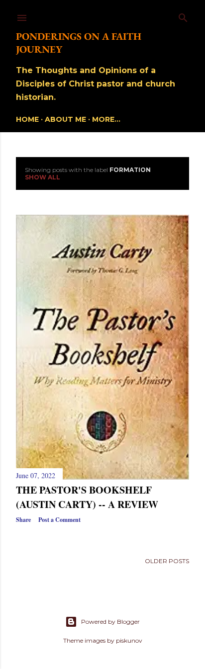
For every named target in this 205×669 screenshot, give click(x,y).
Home (27, 119)
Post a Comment (59, 519)
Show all (42, 177)
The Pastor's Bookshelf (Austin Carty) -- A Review (87, 497)
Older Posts (167, 561)
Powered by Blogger (110, 621)
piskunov (129, 640)
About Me (65, 119)
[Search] (183, 15)
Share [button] (23, 519)
